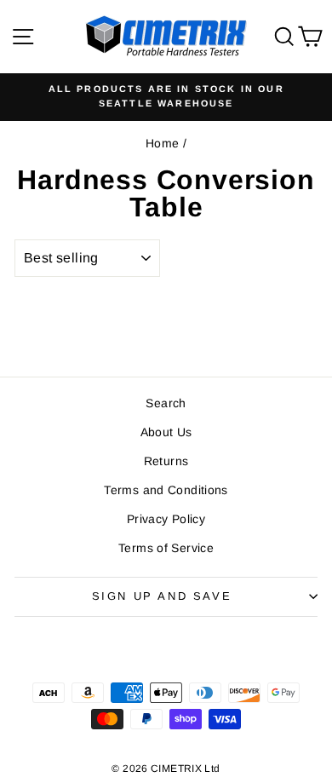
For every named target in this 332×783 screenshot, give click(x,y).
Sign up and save (162, 596)
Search (166, 403)
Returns (166, 461)
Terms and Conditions (166, 490)
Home (163, 143)
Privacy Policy (166, 519)
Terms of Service (166, 548)
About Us (166, 432)
